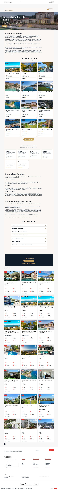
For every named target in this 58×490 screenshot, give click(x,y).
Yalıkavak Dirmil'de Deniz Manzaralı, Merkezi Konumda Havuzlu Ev (11, 307)
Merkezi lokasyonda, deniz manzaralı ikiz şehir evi (45, 430)
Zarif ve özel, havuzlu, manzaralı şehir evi (45, 381)
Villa (5, 293)
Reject (52, 488)
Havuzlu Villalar (47, 464)
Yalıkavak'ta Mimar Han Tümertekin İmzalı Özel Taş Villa (45, 332)
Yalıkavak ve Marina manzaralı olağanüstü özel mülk (44, 406)
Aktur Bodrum (6, 477)
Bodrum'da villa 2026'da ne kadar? (18, 228)
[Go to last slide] (5, 276)
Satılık (8, 293)
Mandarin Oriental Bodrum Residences (44, 476)
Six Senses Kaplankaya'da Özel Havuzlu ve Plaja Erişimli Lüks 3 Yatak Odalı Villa (46, 307)
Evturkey (23, 464)
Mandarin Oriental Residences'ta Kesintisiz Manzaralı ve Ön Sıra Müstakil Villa (12, 332)
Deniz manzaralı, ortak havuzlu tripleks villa (29, 430)
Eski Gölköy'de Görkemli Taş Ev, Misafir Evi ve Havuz (29, 307)
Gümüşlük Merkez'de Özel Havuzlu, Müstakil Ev (11, 357)
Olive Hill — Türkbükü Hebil (25, 477)
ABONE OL (51, 450)
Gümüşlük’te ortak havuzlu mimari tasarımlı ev (11, 430)
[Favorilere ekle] (18, 272)
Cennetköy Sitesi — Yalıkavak (25, 476)
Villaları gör (4, 26)
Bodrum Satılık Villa (35, 464)
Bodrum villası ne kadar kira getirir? (18, 238)
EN (50, 9)
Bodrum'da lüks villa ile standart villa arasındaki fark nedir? (22, 244)
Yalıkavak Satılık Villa (36, 465)
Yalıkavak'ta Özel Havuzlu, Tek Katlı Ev (29, 282)
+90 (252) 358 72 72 (7, 467)
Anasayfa (6, 10)
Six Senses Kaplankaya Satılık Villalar (9, 476)
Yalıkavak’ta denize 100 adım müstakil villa (11, 406)
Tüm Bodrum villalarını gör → (28, 139)
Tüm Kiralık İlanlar (47, 467)
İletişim (23, 465)
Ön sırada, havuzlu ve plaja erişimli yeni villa (29, 381)
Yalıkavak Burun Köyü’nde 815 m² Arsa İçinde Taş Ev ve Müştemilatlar (11, 381)
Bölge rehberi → (8, 157)
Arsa (33, 463)
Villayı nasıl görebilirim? (16, 241)
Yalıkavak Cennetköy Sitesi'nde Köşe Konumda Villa (45, 283)
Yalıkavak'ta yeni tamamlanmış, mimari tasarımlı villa (46, 357)
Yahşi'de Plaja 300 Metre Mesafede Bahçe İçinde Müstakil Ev (11, 283)
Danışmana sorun (11, 26)
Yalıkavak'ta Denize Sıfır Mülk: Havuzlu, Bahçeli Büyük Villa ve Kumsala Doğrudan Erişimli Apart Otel (29, 332)
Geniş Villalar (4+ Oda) (48, 465)
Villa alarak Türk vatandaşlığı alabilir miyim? (19, 231)
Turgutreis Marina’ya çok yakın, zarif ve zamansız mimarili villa (29, 357)
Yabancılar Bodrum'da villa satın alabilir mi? (19, 225)
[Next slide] (18, 276)
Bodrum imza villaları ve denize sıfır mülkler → (29, 263)
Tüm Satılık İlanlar (36, 467)
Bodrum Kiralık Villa (47, 463)
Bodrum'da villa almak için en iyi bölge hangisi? (20, 234)
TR (48, 9)
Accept (55, 488)
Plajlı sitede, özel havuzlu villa (27, 405)
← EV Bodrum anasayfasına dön (29, 258)
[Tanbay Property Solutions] (36, 484)
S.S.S (22, 463)
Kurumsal (23, 460)
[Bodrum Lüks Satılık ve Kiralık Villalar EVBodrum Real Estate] (8, 457)
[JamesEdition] (25, 484)
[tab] (9, 378)
